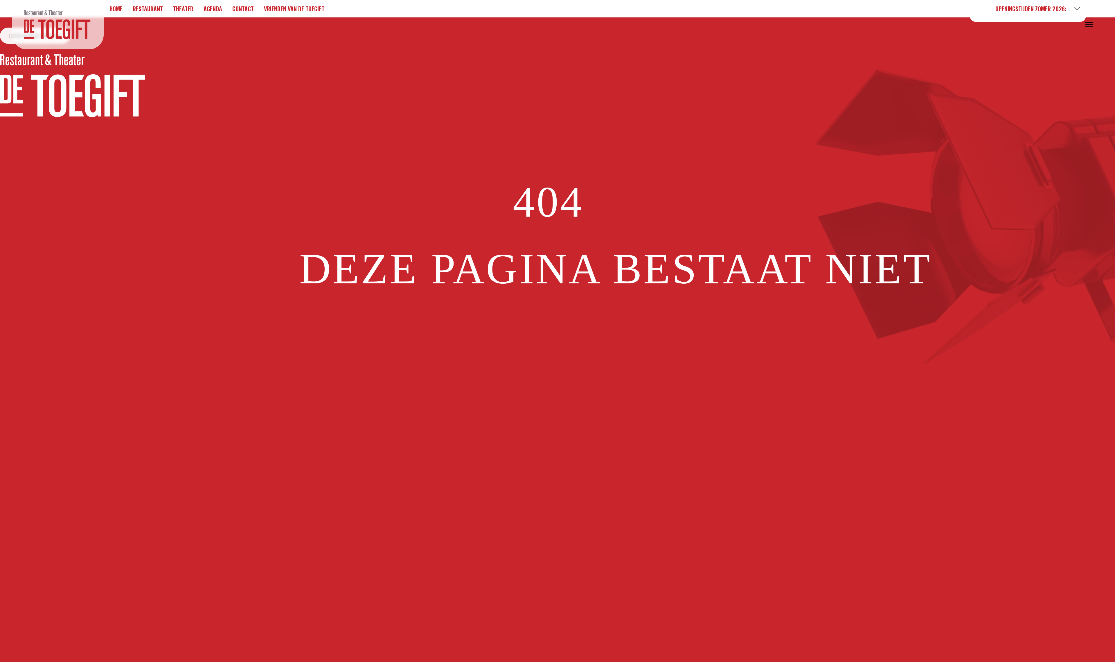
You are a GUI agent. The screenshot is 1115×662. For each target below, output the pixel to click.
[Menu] (1089, 25)
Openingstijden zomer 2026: (1030, 8)
